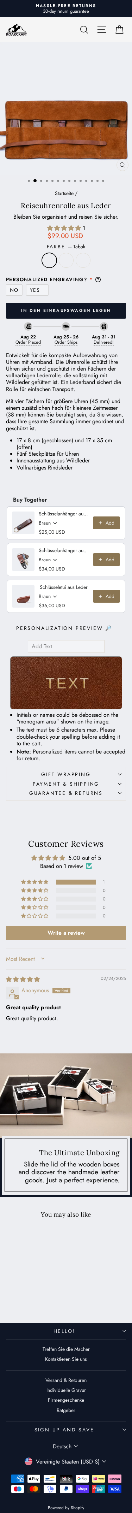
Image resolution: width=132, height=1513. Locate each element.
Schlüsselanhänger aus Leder (64, 513)
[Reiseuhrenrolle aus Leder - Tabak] (20, 1299)
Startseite (64, 193)
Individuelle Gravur (66, 1390)
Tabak (49, 260)
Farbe (66, 247)
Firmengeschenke (66, 1399)
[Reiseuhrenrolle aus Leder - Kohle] (36, 1299)
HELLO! (64, 1331)
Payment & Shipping (66, 783)
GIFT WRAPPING (65, 774)
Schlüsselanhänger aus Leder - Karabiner (64, 550)
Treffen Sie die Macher (66, 1349)
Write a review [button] (66, 933)
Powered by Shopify (66, 1508)
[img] (23, 979)
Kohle (83, 260)
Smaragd (66, 260)
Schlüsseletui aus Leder (64, 587)
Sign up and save (64, 1429)
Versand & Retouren (66, 1380)
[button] (65, 228)
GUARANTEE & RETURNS (66, 793)
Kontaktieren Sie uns (66, 1359)
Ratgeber (66, 1410)
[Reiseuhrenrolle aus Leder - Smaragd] (28, 1299)
